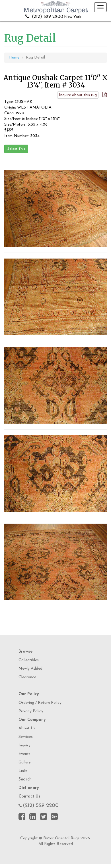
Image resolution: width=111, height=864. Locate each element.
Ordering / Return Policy (39, 703)
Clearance (27, 677)
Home (14, 57)
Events (24, 754)
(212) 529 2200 (41, 805)
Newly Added (30, 669)
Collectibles (28, 660)
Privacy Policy (30, 711)
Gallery (24, 762)
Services (25, 737)
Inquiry (24, 745)
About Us (26, 728)
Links (23, 771)
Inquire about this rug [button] (78, 95)
